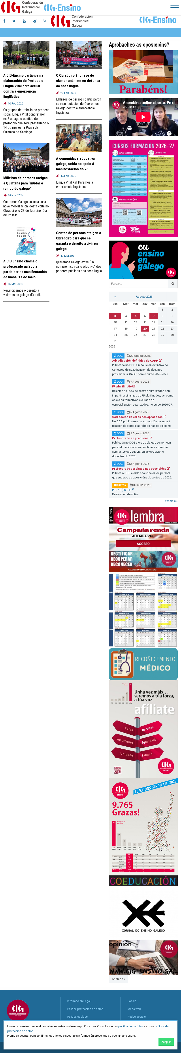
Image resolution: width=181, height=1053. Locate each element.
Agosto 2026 (144, 296)
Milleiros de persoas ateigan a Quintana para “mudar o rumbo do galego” (25, 183)
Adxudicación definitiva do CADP (135, 360)
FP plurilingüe (122, 386)
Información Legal (78, 1001)
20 (145, 328)
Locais (132, 1001)
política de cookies (130, 1026)
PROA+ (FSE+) (121, 489)
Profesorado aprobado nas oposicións (139, 468)
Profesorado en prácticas (130, 438)
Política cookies (77, 1016)
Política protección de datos (85, 1009)
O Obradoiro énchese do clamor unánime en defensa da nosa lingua (78, 80)
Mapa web (134, 1009)
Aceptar (166, 1042)
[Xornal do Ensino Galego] (143, 913)
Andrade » (118, 979)
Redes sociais (137, 1016)
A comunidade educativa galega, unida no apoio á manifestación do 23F (75, 163)
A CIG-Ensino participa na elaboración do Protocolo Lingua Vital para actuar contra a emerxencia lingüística (23, 86)
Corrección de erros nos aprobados (137, 417)
